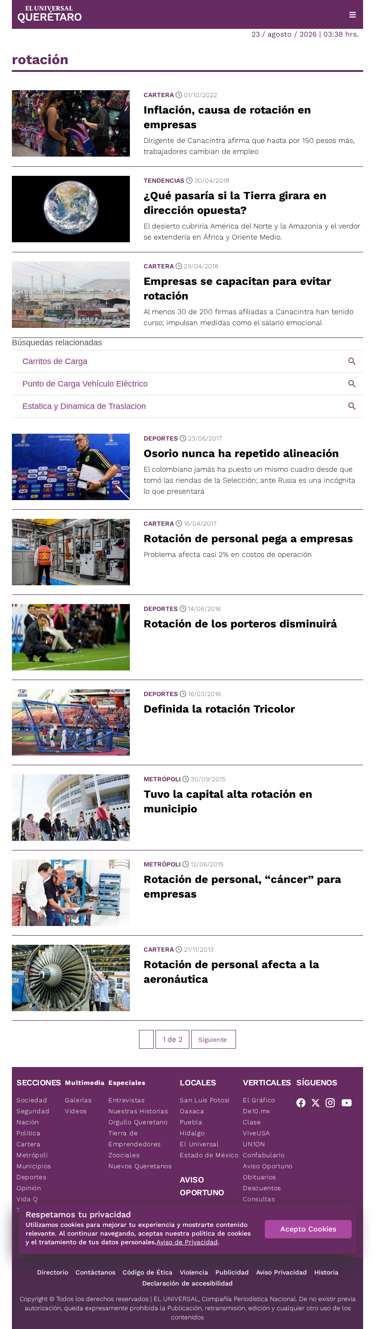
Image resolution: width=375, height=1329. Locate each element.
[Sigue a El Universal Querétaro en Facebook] (303, 1104)
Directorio (52, 1272)
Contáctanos (95, 1272)
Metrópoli (162, 779)
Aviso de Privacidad (187, 1242)
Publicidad (232, 1272)
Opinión (28, 1188)
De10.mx (256, 1111)
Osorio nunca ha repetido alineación (241, 453)
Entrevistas (126, 1100)
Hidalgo (192, 1133)
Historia (326, 1272)
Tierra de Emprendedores (134, 1138)
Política (28, 1133)
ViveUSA (256, 1133)
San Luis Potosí (205, 1100)
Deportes (161, 438)
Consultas (259, 1199)
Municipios (33, 1166)
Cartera (159, 94)
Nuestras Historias (138, 1111)
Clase (252, 1122)
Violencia (194, 1272)
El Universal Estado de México (209, 1149)
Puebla (191, 1122)
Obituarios (259, 1177)
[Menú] (352, 14)
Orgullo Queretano (138, 1122)
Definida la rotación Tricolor (219, 709)
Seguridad (32, 1111)
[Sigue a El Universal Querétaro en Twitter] (318, 1104)
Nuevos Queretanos (140, 1166)
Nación (27, 1122)
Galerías (78, 1100)
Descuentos (262, 1188)
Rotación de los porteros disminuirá (240, 623)
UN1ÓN (254, 1144)
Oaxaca (192, 1111)
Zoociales (123, 1155)
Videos (76, 1111)
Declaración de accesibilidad (187, 1283)
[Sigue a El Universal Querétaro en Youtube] (349, 1104)
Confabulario (263, 1155)
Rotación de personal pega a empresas (248, 538)
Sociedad (32, 1100)
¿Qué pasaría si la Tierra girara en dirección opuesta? (235, 203)
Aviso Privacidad (281, 1272)
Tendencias (164, 180)
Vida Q (27, 1199)
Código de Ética (147, 1272)
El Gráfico (259, 1100)
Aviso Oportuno (268, 1166)
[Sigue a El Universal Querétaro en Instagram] (333, 1104)
